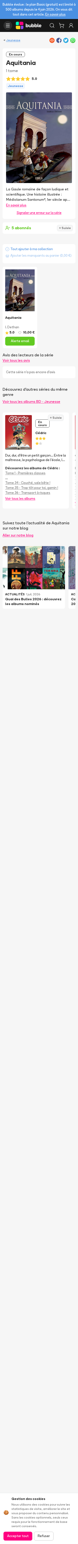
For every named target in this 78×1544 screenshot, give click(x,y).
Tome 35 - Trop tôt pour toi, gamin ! (31, 488)
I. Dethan (12, 327)
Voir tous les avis (16, 360)
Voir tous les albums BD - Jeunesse (31, 401)
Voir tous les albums (20, 498)
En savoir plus (55, 14)
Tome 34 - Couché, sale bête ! (27, 483)
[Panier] (61, 25)
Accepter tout (18, 1536)
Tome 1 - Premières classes (25, 473)
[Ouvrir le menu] (7, 25)
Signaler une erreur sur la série (39, 213)
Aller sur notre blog (18, 535)
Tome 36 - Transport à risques (27, 493)
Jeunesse (13, 40)
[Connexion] (71, 25)
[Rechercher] (52, 25)
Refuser (44, 1536)
